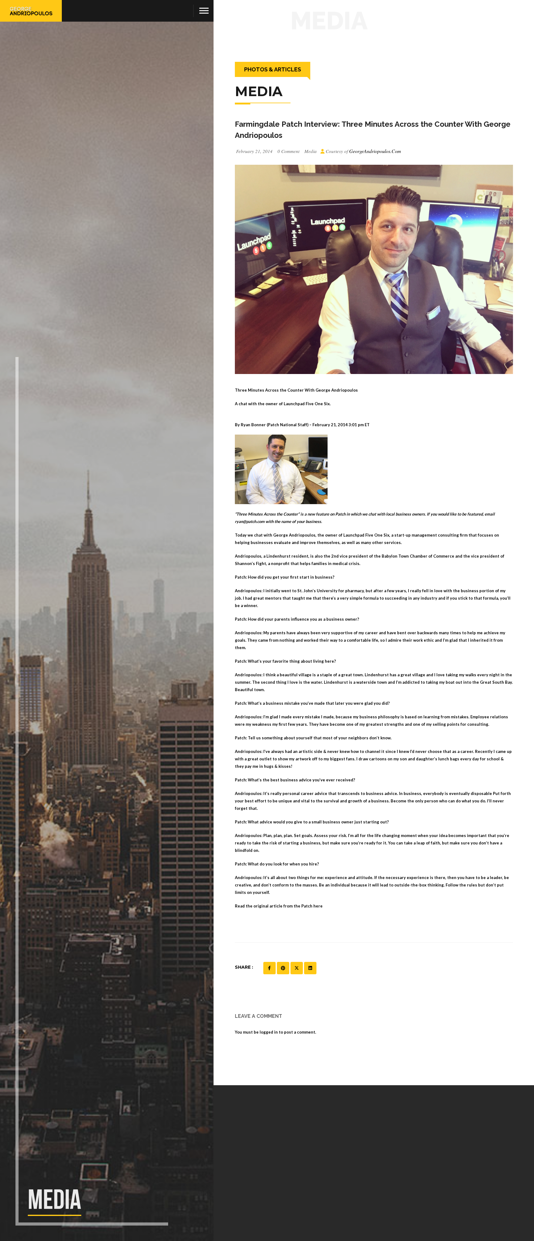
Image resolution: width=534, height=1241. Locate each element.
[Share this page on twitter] (296, 968)
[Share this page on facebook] (269, 968)
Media (310, 151)
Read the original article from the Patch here (279, 905)
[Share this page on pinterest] (283, 968)
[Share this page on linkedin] (310, 968)
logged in (269, 1032)
